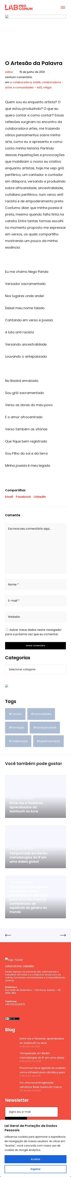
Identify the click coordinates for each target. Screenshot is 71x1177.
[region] (35, 1148)
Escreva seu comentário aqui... (29, 529)
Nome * (13, 584)
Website (14, 617)
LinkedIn (40, 497)
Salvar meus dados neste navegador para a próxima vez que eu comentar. (33, 632)
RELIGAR (47, 87)
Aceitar (35, 1159)
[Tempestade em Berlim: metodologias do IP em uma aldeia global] (10, 1056)
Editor (9, 72)
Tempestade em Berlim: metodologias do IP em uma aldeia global (42, 1055)
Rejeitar (36, 1169)
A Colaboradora (21, 82)
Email (9, 497)
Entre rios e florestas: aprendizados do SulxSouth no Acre (42, 1041)
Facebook (23, 497)
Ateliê (36, 82)
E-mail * (13, 601)
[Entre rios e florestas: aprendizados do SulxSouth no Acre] (10, 1042)
